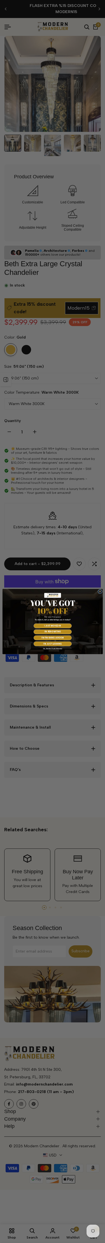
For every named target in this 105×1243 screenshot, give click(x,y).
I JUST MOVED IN (52, 626)
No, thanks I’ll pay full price (52, 648)
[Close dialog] (100, 592)
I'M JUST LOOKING (52, 644)
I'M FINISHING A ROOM (52, 638)
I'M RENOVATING (52, 632)
